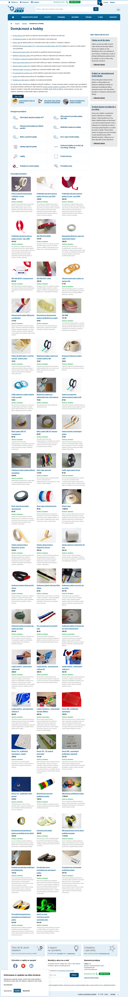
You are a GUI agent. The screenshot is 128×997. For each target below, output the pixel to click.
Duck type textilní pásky (21, 62)
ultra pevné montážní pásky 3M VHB (49, 46)
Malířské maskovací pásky (21, 55)
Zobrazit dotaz (99, 65)
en (118, 9)
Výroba (88, 17)
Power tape (17, 42)
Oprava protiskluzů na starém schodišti (77, 101)
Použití (47, 17)
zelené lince (71, 953)
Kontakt (113, 17)
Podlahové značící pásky (21, 80)
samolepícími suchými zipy (24, 73)
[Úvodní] (13, 17)
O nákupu (36, 2)
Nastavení (26, 991)
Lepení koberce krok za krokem (27, 101)
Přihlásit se (14, 2)
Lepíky (15, 76)
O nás (100, 17)
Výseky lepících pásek (20, 66)
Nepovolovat (8, 991)
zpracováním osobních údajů (66, 970)
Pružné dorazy (17, 35)
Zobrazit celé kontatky (91, 978)
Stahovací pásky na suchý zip (22, 69)
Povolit (17, 991)
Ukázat (112, 2)
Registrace (25, 2)
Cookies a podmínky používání (87, 994)
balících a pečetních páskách (24, 59)
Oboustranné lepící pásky (21, 52)
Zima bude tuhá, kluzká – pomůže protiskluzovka (52, 101)
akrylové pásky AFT (28, 46)
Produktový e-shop (30, 17)
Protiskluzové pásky (19, 39)
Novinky (75, 17)
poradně (60, 953)
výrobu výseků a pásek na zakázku (54, 87)
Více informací (8, 985)
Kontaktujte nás (104, 953)
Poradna (61, 17)
